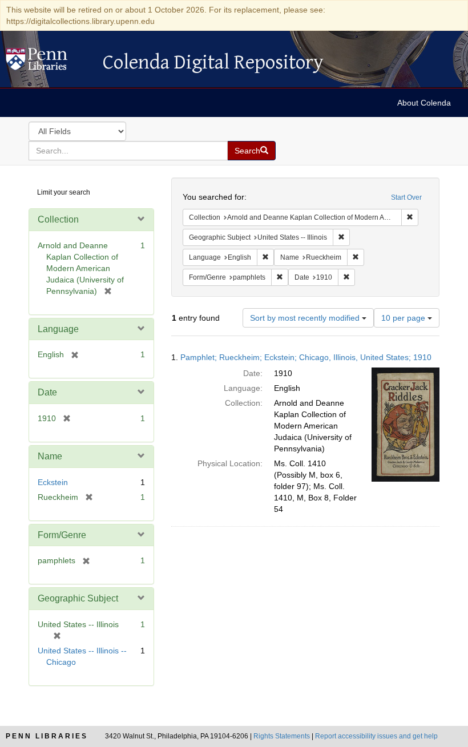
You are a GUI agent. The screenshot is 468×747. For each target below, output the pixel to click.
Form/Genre (62, 535)
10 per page (404, 317)
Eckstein (53, 482)
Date (47, 392)
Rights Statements (281, 736)
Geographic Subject (78, 598)
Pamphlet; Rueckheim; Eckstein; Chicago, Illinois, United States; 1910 (305, 357)
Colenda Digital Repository (48, 62)
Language (58, 329)
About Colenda (424, 102)
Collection (58, 219)
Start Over (406, 197)
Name (50, 456)
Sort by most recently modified (306, 317)
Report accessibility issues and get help (376, 736)
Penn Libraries (47, 736)
